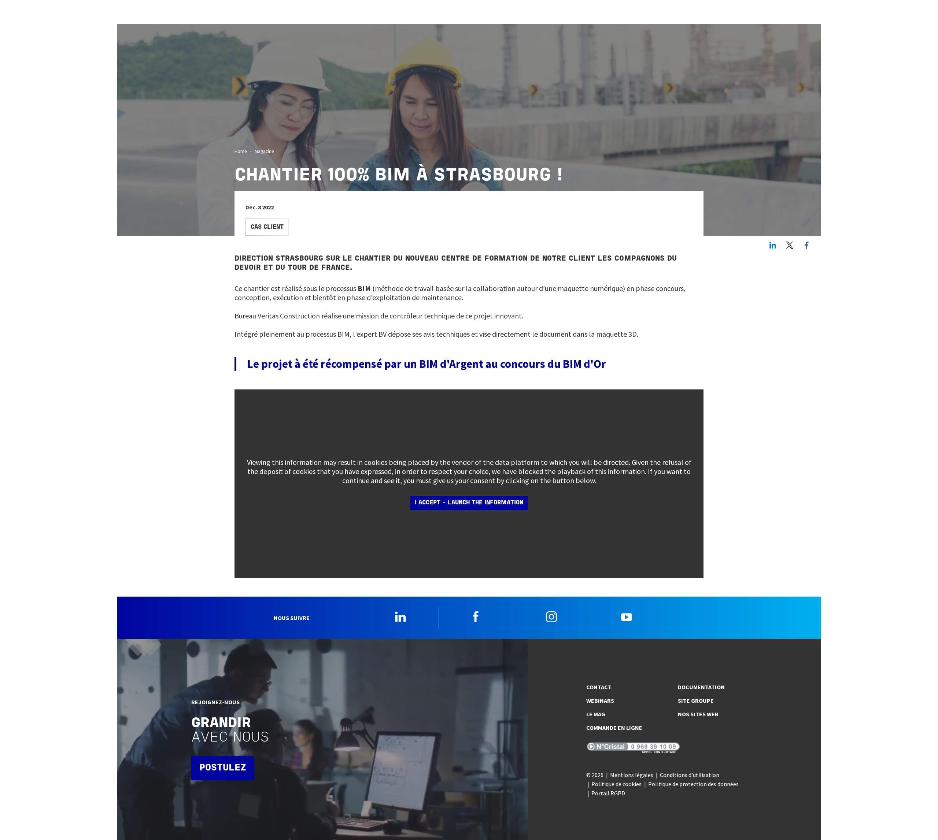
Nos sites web (698, 714)
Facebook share (806, 245)
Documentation (701, 687)
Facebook (475, 616)
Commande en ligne (614, 727)
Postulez (222, 768)
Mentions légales (631, 775)
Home (240, 151)
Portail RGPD (608, 793)
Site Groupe (696, 700)
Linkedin (400, 616)
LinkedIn (772, 245)
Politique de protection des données (693, 784)
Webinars (600, 700)
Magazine (264, 151)
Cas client (267, 227)
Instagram (551, 616)
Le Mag (595, 714)
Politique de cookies (616, 784)
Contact (599, 687)
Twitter (789, 245)
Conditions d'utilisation (689, 775)
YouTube (626, 616)
